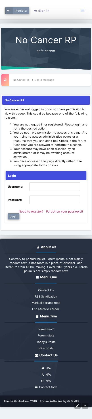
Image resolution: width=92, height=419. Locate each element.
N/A (48, 368)
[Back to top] (85, 405)
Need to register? (31, 211)
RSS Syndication (46, 296)
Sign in (43, 10)
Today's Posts (46, 342)
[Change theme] (77, 405)
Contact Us (46, 290)
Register (21, 10)
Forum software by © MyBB (59, 401)
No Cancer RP (46, 39)
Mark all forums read (46, 302)
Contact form (47, 387)
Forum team (46, 329)
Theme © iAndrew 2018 (21, 401)
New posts (46, 348)
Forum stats (46, 335)
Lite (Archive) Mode (46, 309)
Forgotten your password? (64, 211)
